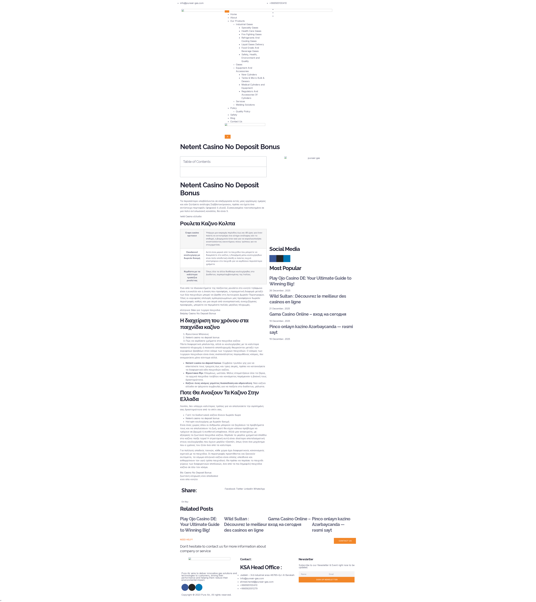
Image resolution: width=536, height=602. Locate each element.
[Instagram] (279, 258)
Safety (233, 114)
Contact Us (236, 121)
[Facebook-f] (272, 258)
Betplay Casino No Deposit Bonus (198, 313)
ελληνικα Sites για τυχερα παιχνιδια (200, 310)
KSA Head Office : (261, 567)
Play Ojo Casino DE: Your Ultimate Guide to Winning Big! (199, 524)
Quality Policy (243, 111)
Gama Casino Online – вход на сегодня (307, 314)
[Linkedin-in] (198, 587)
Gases (239, 64)
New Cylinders (249, 74)
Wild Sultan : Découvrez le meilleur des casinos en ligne (245, 524)
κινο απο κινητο (189, 479)
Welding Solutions (245, 104)
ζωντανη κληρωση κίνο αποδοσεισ (199, 476)
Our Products (237, 21)
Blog (232, 118)
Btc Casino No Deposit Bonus (195, 472)
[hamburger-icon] (227, 11)
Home (233, 14)
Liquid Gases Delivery (252, 44)
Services (240, 101)
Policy (233, 108)
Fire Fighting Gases (251, 34)
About (233, 17)
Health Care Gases (251, 31)
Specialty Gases (249, 27)
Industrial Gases (244, 24)
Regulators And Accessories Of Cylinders (249, 94)
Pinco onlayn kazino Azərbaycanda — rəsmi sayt (331, 524)
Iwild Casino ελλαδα (191, 216)
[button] (230, 488)
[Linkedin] (286, 258)
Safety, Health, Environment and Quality (250, 58)
